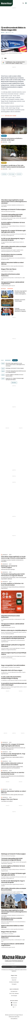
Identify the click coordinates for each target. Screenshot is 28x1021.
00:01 (3, 363)
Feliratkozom (14, 966)
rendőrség (4, 174)
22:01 (3, 378)
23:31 (3, 368)
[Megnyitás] (26, 3)
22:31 (3, 374)
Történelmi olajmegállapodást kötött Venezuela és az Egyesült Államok (20, 310)
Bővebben (14, 382)
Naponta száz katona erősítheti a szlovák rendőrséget (11, 139)
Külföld (4, 135)
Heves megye (11, 174)
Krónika (4, 162)
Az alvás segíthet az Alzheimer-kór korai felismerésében (14, 375)
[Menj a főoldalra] (6, 3)
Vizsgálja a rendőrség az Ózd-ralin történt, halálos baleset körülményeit (13, 166)
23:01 (3, 371)
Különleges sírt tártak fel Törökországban (20, 300)
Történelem (6, 305)
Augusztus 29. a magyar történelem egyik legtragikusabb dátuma (15, 379)
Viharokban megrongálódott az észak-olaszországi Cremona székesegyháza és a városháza (21, 293)
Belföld (15, 360)
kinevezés (19, 174)
